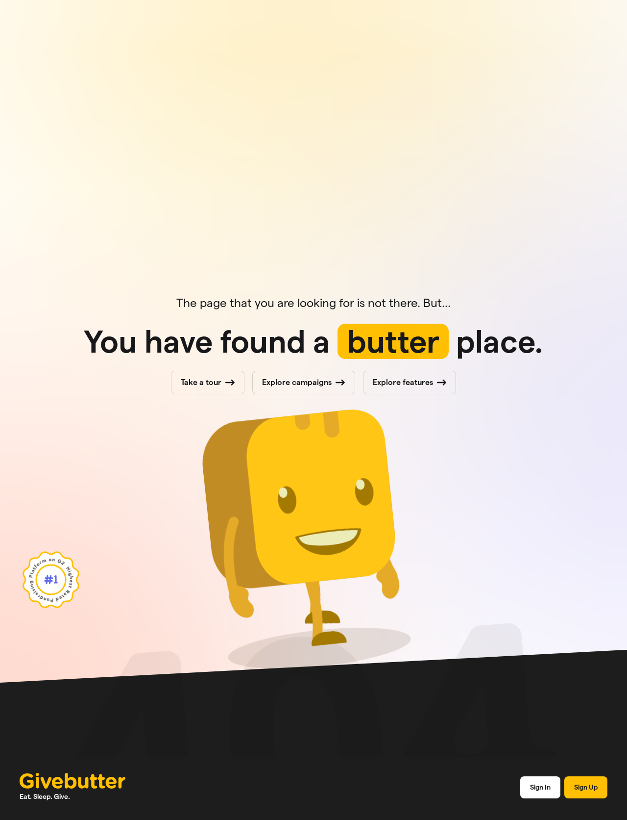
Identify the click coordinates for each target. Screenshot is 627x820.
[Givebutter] (72, 781)
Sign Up (586, 787)
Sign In (540, 787)
